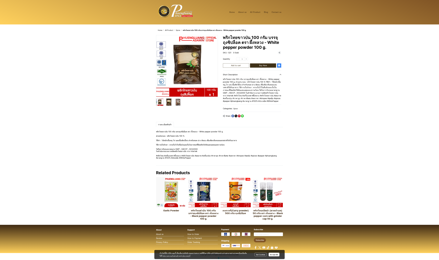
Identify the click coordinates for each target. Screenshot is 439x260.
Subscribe (260, 240)
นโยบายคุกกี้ (186, 256)
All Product (169, 30)
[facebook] (255, 247)
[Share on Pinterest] (239, 116)
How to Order (193, 234)
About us (159, 234)
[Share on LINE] (242, 116)
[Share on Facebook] (232, 116)
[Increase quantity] (246, 59)
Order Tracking (193, 242)
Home (160, 30)
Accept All (274, 254)
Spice (178, 30)
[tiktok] (268, 247)
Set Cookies (260, 254)
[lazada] (276, 247)
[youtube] (264, 247)
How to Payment (194, 238)
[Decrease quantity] (238, 59)
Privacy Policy (162, 242)
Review (159, 238)
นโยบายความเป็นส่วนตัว (171, 256)
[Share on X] (236, 116)
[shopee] (272, 247)
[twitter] (260, 247)
